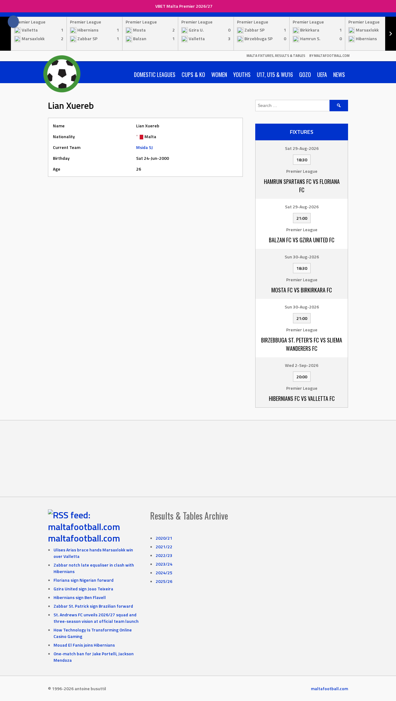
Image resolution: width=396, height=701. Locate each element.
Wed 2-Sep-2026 (301, 365)
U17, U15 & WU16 (275, 74)
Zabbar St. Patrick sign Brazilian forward (93, 606)
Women (219, 74)
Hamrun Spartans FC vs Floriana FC (302, 185)
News (339, 74)
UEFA (322, 74)
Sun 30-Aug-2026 (302, 256)
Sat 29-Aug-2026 (302, 148)
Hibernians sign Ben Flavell (80, 597)
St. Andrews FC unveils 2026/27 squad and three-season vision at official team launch (96, 617)
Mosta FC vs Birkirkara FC (301, 290)
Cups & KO (193, 74)
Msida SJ (144, 147)
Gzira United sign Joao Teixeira (83, 588)
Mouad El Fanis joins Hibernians (84, 645)
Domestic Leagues (154, 74)
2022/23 (164, 555)
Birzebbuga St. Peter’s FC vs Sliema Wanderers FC (301, 344)
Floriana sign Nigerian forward (84, 580)
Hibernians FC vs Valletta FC (302, 398)
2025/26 (164, 581)
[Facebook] (13, 21)
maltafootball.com (84, 538)
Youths (242, 74)
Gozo (305, 74)
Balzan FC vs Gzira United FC (301, 240)
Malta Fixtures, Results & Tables (276, 55)
